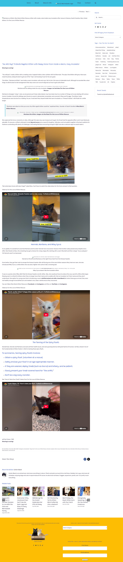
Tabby (108, 79)
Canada (104, 56)
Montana (83, 448)
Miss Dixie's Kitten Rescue (76, 448)
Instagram (110, 64)
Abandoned (110, 47)
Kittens (106, 67)
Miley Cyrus (67, 448)
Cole (33, 448)
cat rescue (98, 59)
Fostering (103, 61)
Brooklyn (112, 53)
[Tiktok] (105, 27)
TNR (97, 82)
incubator (52, 448)
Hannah (48, 448)
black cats (105, 53)
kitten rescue (57, 448)
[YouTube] (98, 27)
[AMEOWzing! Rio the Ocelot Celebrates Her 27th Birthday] (38, 491)
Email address (85, 552)
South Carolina (5, 450)
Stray (103, 79)
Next (87, 11)
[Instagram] (103, 27)
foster (97, 61)
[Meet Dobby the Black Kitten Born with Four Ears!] (69, 491)
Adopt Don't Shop (100, 50)
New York (104, 73)
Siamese (98, 79)
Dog (112, 59)
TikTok (118, 79)
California (98, 56)
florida (117, 59)
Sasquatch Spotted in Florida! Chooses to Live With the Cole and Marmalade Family (7, 504)
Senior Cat (104, 76)
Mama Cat (98, 70)
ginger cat (98, 64)
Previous (81, 11)
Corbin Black (5, 448)
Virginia (113, 82)
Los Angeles (113, 67)
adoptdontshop (111, 50)
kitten (116, 64)
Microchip (113, 70)
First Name (85, 545)
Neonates (98, 73)
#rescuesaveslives (100, 47)
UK (108, 82)
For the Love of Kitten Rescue (59, 114)
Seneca (86, 448)
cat (109, 56)
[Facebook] (95, 27)
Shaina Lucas (112, 76)
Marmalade (63, 448)
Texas (113, 79)
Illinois (104, 64)
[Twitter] (100, 27)
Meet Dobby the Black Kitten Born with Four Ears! (69, 500)
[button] (89, 3)
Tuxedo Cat (103, 82)
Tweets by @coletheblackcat (105, 94)
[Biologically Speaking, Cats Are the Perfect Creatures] (84, 491)
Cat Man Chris (116, 56)
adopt (117, 47)
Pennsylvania (112, 73)
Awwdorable (26, 448)
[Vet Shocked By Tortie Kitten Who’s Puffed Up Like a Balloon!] (53, 491)
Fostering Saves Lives (113, 61)
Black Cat (98, 53)
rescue (97, 76)
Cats (104, 59)
